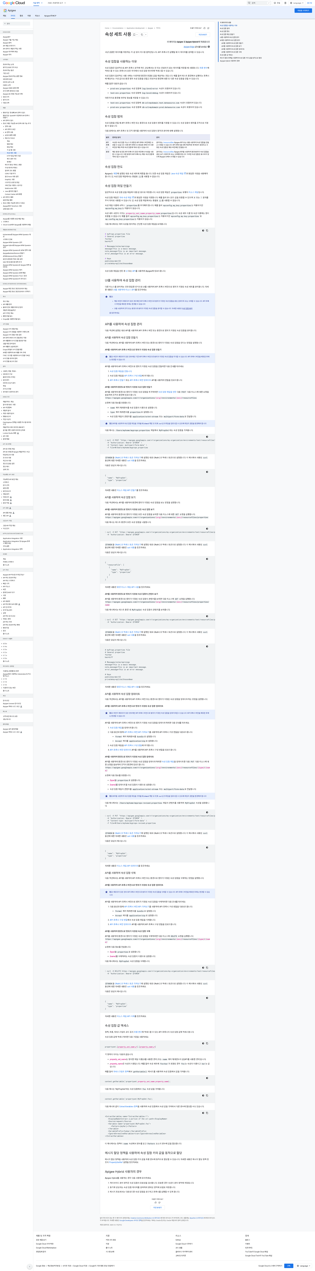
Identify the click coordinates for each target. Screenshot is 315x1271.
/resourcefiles (168, 142)
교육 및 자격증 (181, 1256)
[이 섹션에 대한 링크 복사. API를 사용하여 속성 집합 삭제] (138, 873)
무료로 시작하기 (303, 10)
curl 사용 (130, 460)
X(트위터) (248, 1248)
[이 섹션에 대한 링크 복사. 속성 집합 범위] (125, 116)
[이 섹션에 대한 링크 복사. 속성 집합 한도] (125, 167)
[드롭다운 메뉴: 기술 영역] (43, 3)
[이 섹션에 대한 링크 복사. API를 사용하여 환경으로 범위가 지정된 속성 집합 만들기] (154, 387)
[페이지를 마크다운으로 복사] (142, 35)
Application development (136, 28)
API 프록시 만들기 (117, 380)
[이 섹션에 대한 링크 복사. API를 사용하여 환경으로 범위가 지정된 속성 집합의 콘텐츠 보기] (160, 594)
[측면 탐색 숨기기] (29, 1266)
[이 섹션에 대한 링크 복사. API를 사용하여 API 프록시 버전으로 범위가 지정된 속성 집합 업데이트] (165, 706)
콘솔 (278, 3)
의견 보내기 (203, 35)
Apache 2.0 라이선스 (197, 1218)
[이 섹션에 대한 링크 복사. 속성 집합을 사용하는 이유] (139, 61)
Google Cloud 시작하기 (184, 1244)
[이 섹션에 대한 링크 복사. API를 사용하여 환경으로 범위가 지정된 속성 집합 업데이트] (156, 756)
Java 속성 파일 (177, 173)
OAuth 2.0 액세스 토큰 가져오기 (128, 457)
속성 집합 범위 (187, 308)
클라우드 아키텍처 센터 (184, 1252)
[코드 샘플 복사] (207, 231)
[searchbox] (16, 24)
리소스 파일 (193, 192)
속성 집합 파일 (116, 728)
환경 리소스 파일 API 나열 (128, 587)
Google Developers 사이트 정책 (130, 1220)
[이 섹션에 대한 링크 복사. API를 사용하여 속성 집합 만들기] (140, 337)
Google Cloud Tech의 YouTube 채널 (258, 1256)
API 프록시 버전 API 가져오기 (136, 732)
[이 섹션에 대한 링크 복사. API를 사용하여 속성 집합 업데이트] (143, 694)
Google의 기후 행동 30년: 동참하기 (102, 1266)
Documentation (117, 28)
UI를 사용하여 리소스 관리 (124, 290)
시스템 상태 (110, 1252)
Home (107, 28)
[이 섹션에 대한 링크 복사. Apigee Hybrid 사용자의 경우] (144, 1171)
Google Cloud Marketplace (46, 1248)
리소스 (37, 16)
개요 (4, 16)
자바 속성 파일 (125, 197)
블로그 (247, 1240)
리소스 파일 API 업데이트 (127, 866)
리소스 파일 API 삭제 (126, 1016)
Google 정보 (40, 1266)
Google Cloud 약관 (80, 1266)
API (134, 271)
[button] (16, 96)
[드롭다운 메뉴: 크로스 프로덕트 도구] (66, 3)
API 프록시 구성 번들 (133, 376)
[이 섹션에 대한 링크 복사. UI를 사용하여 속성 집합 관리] (143, 280)
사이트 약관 (67, 1266)
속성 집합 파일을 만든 (167, 392)
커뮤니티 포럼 (111, 1240)
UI (127, 271)
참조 (21, 16)
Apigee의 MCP (50, 16)
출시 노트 (109, 1248)
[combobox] (259, 3)
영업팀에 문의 (41, 1252)
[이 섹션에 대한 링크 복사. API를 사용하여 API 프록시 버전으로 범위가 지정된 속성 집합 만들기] (163, 349)
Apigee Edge (189, 47)
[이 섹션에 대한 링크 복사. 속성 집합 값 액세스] (131, 1025)
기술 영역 (36, 3)
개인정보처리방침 (53, 1266)
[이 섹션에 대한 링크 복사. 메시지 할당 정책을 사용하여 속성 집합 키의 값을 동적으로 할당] (185, 1153)
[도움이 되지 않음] (208, 28)
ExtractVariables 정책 (128, 1106)
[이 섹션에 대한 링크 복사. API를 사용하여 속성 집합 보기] (138, 497)
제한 (115, 173)
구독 (288, 1266)
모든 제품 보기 (41, 1240)
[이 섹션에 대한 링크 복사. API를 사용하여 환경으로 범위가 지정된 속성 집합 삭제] (153, 931)
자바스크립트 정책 (121, 1071)
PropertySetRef (116, 1162)
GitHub (178, 1240)
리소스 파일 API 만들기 (126, 490)
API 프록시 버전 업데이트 (140, 380)
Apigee (12, 10)
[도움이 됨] (204, 28)
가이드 (13, 16)
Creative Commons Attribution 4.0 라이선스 (146, 1218)
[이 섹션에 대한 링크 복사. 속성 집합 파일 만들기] (134, 186)
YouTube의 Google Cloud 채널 (256, 1252)
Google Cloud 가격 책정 (44, 1244)
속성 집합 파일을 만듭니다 (121, 371)
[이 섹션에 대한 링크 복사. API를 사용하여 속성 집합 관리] (144, 324)
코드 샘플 (179, 1248)
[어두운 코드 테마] (203, 231)
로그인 (309, 3)
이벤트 (247, 1244)
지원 (29, 16)
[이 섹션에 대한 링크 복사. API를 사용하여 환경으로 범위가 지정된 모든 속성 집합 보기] (157, 509)
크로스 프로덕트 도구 (55, 3)
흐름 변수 (203, 68)
